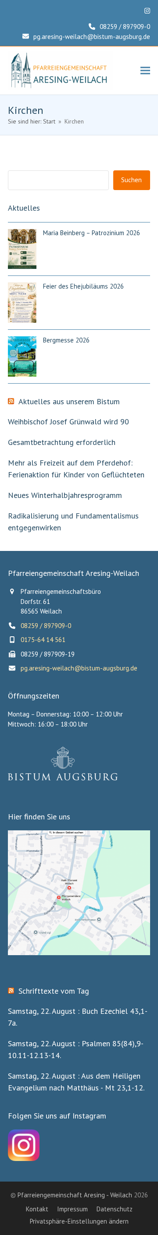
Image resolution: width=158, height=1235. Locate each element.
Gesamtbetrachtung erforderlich (61, 442)
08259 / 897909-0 (125, 26)
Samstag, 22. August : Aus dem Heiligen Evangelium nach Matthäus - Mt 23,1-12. (76, 1082)
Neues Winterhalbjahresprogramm (65, 495)
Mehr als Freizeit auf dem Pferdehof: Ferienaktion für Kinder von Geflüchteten (76, 469)
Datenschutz (115, 1209)
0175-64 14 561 (43, 639)
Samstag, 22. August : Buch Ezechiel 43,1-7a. (77, 1017)
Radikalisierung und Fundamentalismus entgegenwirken (73, 522)
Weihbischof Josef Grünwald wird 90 (68, 421)
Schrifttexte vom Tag (53, 991)
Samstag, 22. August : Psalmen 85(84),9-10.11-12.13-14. (76, 1049)
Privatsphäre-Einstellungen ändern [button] (79, 1221)
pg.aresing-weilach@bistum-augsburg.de (91, 36)
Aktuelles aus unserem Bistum (69, 401)
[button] (145, 70)
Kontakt (37, 1209)
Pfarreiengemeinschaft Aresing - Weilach (75, 1195)
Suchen (131, 180)
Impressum (72, 1209)
